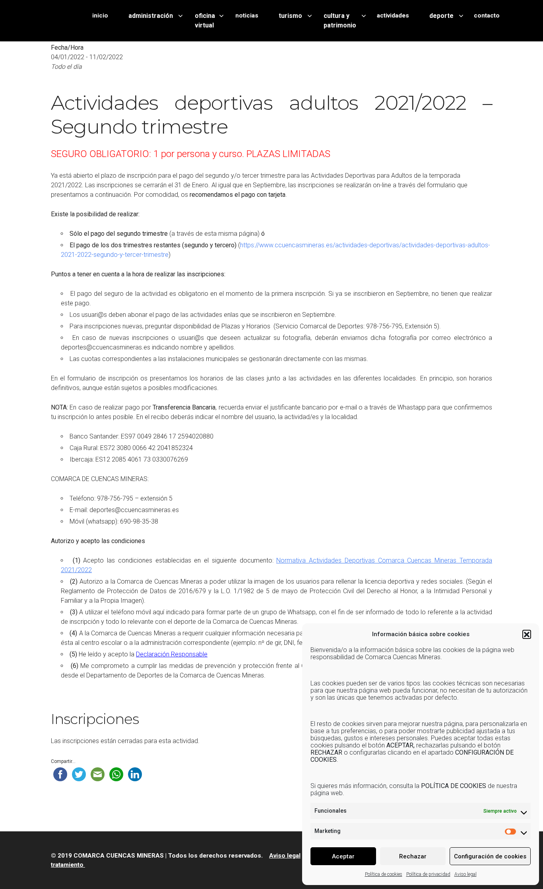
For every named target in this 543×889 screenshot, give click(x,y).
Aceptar (343, 856)
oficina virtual (205, 20)
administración (150, 15)
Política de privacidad (428, 874)
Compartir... (63, 761)
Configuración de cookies (490, 856)
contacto (487, 15)
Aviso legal (465, 874)
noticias (246, 15)
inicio (100, 15)
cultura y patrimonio (340, 20)
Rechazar (413, 856)
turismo (290, 15)
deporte (441, 15)
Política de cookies (383, 874)
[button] (527, 634)
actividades (393, 15)
